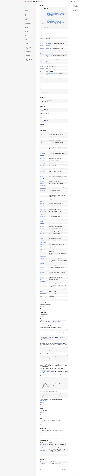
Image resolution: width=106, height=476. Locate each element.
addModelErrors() (42, 153)
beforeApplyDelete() (43, 169)
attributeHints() (42, 163)
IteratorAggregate (54, 16)
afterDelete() (42, 155)
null (49, 46)
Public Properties (75, 6)
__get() (41, 140)
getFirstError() (42, 223)
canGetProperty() (42, 178)
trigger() (41, 296)
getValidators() (42, 238)
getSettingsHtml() (42, 233)
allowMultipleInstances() (44, 444)
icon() (41, 249)
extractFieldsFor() (42, 450)
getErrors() (41, 221)
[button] (29, 3)
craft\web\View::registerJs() (44, 400)
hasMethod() (42, 244)
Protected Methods (75, 9)
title (40, 71)
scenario (41, 64)
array (47, 41)
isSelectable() (42, 263)
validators (41, 73)
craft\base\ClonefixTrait (50, 23)
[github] (81, 1)
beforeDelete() (42, 171)
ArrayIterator (48, 59)
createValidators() (43, 185)
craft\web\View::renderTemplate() (45, 333)
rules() (60, 238)
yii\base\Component (61, 14)
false (49, 79)
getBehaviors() (42, 216)
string (49, 55)
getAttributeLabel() (43, 211)
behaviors (41, 43)
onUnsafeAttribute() (43, 281)
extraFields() (42, 198)
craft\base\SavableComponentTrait (59, 23)
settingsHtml (42, 68)
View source (42, 31)
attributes (41, 41)
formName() (42, 203)
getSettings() (42, 231)
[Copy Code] (67, 330)
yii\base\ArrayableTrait (57, 24)
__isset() (41, 142)
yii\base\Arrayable (58, 21)
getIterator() (42, 228)
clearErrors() (42, 183)
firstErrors (41, 53)
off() (41, 270)
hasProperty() (42, 246)
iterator (41, 59)
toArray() (50, 201)
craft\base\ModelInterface (51, 19)
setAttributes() (42, 289)
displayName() (42, 193)
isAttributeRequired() (43, 258)
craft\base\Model (49, 14)
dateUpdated (42, 50)
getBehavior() (42, 214)
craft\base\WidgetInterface (51, 21)
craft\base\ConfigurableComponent (52, 13)
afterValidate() (42, 158)
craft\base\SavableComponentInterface (53, 20)
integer (47, 46)
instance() (41, 253)
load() (41, 265)
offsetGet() (42, 274)
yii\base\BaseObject (50, 15)
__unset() (41, 145)
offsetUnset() (42, 277)
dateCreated (42, 48)
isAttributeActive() (43, 256)
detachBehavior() (42, 190)
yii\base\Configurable (50, 22)
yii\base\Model (55, 14)
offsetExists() (42, 272)
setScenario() (42, 291)
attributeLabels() (42, 165)
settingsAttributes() (43, 293)
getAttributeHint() (42, 209)
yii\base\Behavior (48, 43)
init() (41, 251)
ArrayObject (48, 73)
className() (42, 181)
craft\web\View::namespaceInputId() (46, 370)
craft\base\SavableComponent (51, 12)
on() (41, 279)
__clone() (41, 136)
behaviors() (42, 176)
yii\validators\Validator (53, 73)
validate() (41, 298)
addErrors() (42, 151)
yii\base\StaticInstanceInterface (59, 22)
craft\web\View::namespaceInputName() (46, 371)
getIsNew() (42, 226)
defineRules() (42, 447)
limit (41, 61)
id (40, 55)
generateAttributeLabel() (44, 205)
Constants (74, 10)
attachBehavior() (42, 160)
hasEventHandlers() (43, 242)
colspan (41, 46)
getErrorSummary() (43, 219)
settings (41, 66)
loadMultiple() (42, 267)
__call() (41, 134)
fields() (41, 201)
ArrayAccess (49, 16)
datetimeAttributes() (43, 188)
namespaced (60, 343)
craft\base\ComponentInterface (62, 16)
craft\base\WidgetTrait (50, 24)
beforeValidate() (42, 174)
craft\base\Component (62, 13)
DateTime (47, 48)
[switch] (78, 1)
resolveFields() (42, 454)
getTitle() (41, 236)
